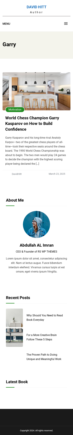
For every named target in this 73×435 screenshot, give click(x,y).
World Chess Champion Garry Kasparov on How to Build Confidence (32, 124)
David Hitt (37, 7)
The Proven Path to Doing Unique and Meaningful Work (43, 357)
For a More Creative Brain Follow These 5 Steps (41, 337)
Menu (6, 23)
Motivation (14, 109)
